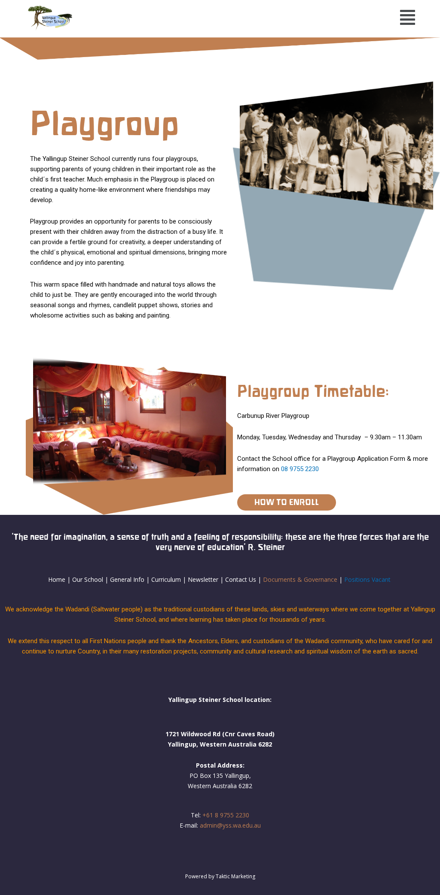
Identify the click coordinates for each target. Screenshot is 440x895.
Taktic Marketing (235, 876)
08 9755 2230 (300, 469)
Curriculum (166, 579)
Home (56, 579)
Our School (87, 579)
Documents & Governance (300, 579)
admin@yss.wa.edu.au (230, 825)
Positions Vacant (367, 579)
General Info (127, 579)
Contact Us (240, 579)
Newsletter (204, 579)
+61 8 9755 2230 (225, 815)
